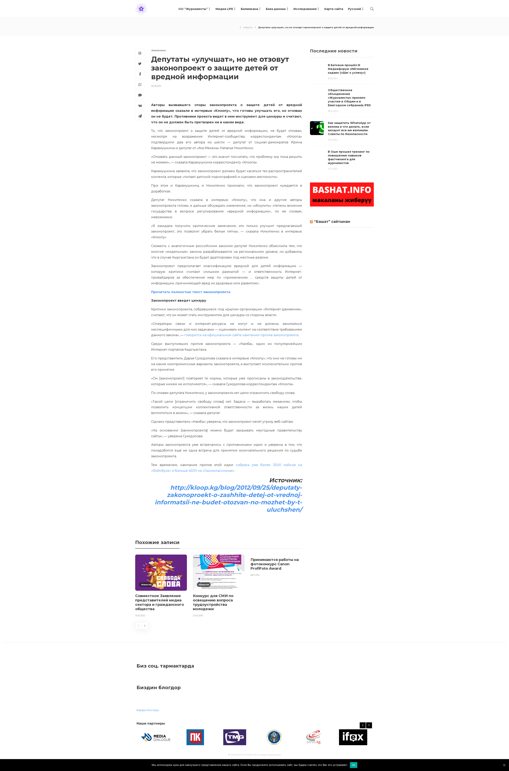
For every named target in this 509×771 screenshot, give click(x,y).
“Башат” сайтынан (332, 221)
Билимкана (249, 9)
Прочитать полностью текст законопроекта (190, 292)
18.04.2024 (333, 111)
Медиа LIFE (224, 9)
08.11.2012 (255, 575)
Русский (354, 9)
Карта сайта (333, 9)
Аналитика (158, 50)
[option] (161, 586)
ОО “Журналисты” (193, 9)
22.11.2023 (332, 168)
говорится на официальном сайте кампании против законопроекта (241, 335)
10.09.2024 (333, 78)
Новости (248, 27)
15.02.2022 (140, 615)
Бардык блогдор (148, 710)
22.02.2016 (198, 615)
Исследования (305, 9)
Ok (354, 764)
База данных (276, 9)
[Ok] (504, 765)
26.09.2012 (156, 86)
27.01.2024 (333, 139)
